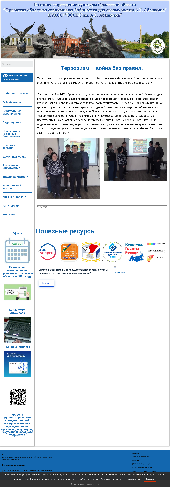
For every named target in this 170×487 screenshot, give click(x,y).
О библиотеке (12, 102)
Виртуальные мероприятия (12, 112)
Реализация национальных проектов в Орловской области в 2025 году (17, 272)
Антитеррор (11, 205)
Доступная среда (14, 156)
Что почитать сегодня (12, 146)
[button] (39, 252)
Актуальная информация (11, 166)
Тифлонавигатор (14, 176)
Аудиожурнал (12, 122)
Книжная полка (13, 196)
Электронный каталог (12, 187)
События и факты (15, 93)
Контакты (9, 214)
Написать (46, 283)
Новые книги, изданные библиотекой (12, 134)
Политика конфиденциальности (85, 484)
